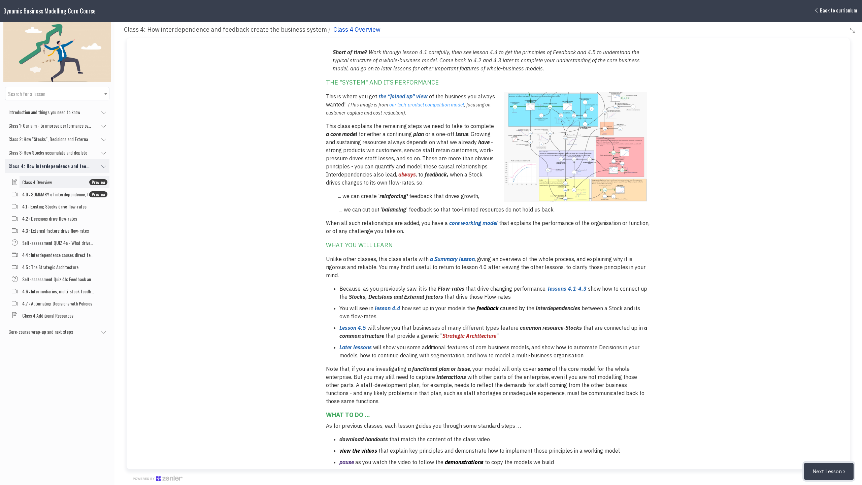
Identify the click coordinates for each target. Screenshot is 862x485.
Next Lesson (827, 471)
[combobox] (57, 93)
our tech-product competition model (426, 105)
